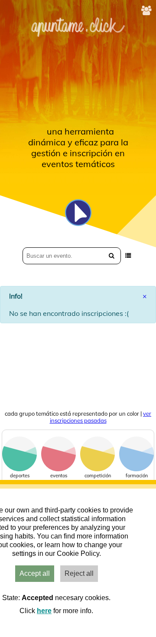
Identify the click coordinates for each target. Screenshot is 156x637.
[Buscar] (111, 255)
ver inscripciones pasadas (101, 417)
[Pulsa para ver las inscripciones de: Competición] (97, 469)
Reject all (79, 573)
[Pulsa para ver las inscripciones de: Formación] (136, 469)
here (44, 610)
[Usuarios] (146, 10)
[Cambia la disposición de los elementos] (128, 255)
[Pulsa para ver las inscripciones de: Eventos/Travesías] (58, 469)
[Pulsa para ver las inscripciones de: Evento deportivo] (19, 469)
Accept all (35, 573)
